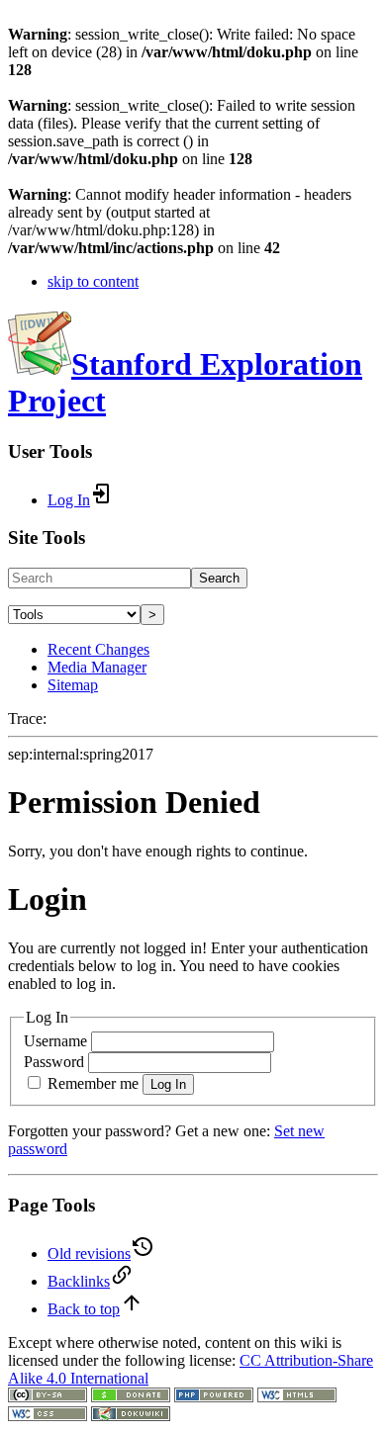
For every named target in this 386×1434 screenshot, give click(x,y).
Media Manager (97, 667)
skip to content (93, 281)
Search (219, 578)
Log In (168, 1084)
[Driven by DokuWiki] (130, 1415)
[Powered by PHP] (213, 1397)
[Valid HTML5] (297, 1397)
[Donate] (130, 1397)
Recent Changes (98, 649)
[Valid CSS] (47, 1415)
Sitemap (73, 684)
